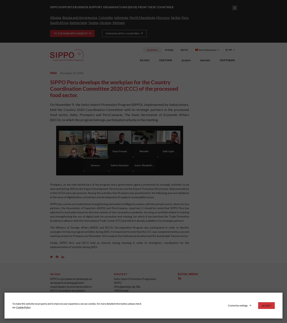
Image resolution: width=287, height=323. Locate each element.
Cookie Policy (23, 307)
